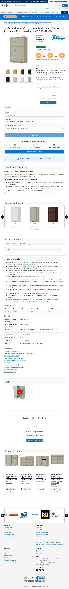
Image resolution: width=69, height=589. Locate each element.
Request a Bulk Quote (34, 151)
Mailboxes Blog (8, 555)
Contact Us (61, 8)
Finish (7, 112)
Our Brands (55, 12)
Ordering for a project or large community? (34, 141)
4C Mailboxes (17, 302)
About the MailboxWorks (11, 551)
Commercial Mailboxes (21, 12)
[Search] (58, 5)
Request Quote (8, 527)
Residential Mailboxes (7, 12)
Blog (67, 8)
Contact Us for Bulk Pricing (48, 102)
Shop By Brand (8, 532)
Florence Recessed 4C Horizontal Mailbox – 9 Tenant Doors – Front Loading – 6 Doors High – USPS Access (57, 480)
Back (9, 249)
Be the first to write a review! (34, 440)
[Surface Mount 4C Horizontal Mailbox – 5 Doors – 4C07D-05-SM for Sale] (42, 462)
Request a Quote (10, 17)
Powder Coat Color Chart (11, 365)
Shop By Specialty (9, 534)
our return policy (48, 79)
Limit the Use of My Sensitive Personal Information (49, 544)
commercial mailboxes (29, 264)
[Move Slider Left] (2, 217)
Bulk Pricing (48, 8)
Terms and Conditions (42, 532)
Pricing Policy (39, 537)
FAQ (5, 553)
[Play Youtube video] (19, 392)
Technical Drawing (9, 372)
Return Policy (39, 527)
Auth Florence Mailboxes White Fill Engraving (18, 244)
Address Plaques (33, 12)
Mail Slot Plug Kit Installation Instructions (15, 360)
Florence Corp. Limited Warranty (13, 358)
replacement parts (29, 343)
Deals (65, 12)
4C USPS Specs (8, 363)
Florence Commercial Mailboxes (14, 34)
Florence (7, 472)
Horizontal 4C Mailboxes (45, 22)
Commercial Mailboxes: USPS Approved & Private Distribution (23, 22)
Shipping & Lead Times (42, 534)
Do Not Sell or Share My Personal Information (48, 542)
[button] (65, 5)
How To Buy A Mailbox (10, 537)
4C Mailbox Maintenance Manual (13, 367)
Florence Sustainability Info (11, 351)
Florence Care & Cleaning (11, 356)
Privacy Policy (39, 530)
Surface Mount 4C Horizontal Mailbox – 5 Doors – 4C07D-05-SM (41, 477)
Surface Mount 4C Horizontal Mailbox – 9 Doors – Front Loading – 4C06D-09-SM (27, 478)
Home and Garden (45, 12)
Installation (7, 530)
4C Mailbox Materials (10, 369)
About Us (55, 8)
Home (5, 22)
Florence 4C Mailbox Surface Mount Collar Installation (18, 353)
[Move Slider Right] (66, 217)
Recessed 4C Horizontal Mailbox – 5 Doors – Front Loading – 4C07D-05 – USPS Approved (11, 479)
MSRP (28, 17)
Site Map (6, 558)
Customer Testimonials (10, 560)
